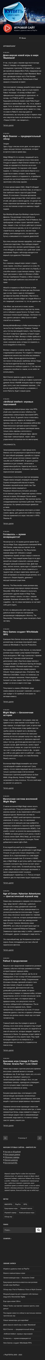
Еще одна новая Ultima (11, 1301)
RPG (25, 1204)
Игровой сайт (24, 27)
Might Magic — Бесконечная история (18, 714)
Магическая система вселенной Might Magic (20, 800)
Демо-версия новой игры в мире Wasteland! (20, 56)
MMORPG (8, 1204)
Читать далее (8, 125)
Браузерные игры (11, 1208)
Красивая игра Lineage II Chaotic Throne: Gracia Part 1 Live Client (20, 1062)
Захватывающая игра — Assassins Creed (18, 1277)
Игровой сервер (10, 1212)
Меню (24, 38)
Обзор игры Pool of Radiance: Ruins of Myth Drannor (22, 1289)
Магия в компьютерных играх (14, 1273)
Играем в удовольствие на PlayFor (16, 1268)
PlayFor (18, 1204)
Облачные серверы (12, 1157)
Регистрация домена (12, 1154)
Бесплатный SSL (11, 1162)
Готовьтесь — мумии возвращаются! (14, 535)
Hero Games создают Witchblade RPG (20, 633)
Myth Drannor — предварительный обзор (22, 137)
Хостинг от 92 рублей (13, 1151)
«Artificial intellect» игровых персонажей (18, 403)
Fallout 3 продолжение (15, 960)
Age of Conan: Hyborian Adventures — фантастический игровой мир (22, 895)
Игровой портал (26, 1208)
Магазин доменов (11, 1160)
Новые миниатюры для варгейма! (15, 1320)
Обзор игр (8, 1216)
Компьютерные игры (26, 1212)
